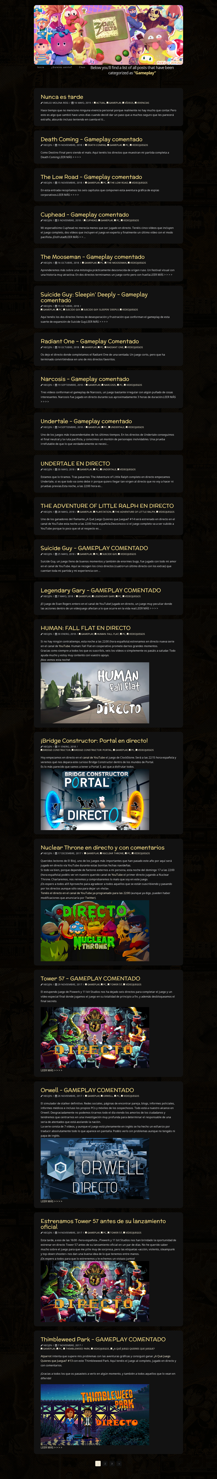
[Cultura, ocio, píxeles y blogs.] (108, 35)
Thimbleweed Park (77, 1348)
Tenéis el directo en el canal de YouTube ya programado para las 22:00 (85, 893)
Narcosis (109, 384)
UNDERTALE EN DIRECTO (75, 463)
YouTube (64, 646)
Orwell (108, 1095)
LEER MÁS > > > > (51, 1070)
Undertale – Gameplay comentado (86, 421)
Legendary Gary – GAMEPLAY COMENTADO (101, 590)
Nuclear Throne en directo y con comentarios (102, 847)
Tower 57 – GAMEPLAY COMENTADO (90, 978)
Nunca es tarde (62, 97)
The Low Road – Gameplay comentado (91, 177)
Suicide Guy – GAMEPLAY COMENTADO (94, 548)
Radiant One (114, 347)
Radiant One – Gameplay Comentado (90, 341)
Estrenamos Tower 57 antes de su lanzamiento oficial (103, 1224)
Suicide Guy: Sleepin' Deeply (101, 309)
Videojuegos (140, 145)
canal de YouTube (94, 757)
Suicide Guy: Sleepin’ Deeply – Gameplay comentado (94, 297)
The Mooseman (116, 262)
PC (127, 145)
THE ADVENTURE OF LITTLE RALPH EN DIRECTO (107, 506)
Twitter (90, 898)
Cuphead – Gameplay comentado (85, 214)
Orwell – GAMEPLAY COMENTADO (87, 1090)
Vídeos (128, 102)
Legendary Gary (104, 596)
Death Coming (96, 145)
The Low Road (118, 182)
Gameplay (114, 102)
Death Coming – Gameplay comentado (91, 139)
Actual (100, 102)
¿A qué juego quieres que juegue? (133, 1348)
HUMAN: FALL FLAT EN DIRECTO (86, 628)
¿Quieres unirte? (61, 67)
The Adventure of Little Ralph (134, 511)
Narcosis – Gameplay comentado (85, 379)
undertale (117, 427)
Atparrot (46, 1356)
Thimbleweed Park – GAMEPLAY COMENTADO (103, 1339)
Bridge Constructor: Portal (92, 750)
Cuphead (91, 220)
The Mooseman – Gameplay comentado (93, 257)
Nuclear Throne (113, 853)
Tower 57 (115, 984)
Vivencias (142, 102)
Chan (82, 67)
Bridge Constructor (56, 750)
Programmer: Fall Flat (107, 634)
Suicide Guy (72, 309)
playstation (103, 511)
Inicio (40, 67)
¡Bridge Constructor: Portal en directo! (94, 740)
